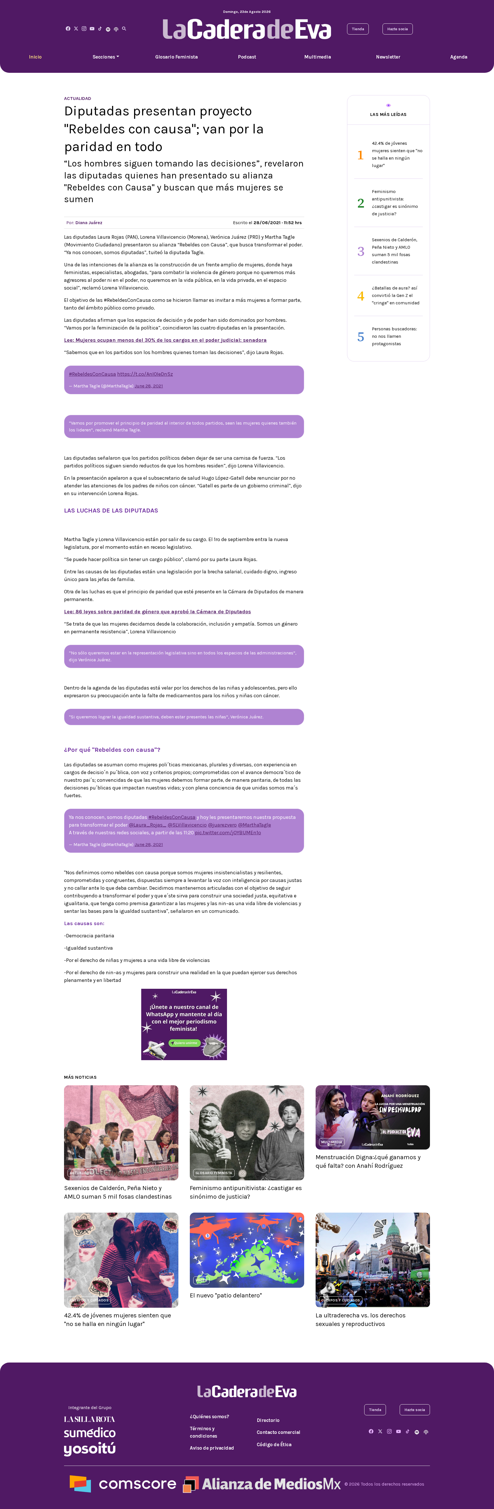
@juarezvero (222, 825)
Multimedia (317, 57)
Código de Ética (274, 1444)
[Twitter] (76, 29)
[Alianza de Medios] (260, 1483)
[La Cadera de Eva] (84, 29)
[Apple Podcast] (116, 29)
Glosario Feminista (176, 57)
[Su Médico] (89, 1431)
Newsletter (388, 57)
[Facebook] (68, 29)
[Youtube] (92, 29)
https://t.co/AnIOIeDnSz (145, 374)
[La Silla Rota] (89, 1419)
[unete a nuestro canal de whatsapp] (184, 1024)
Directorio (268, 1420)
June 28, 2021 (149, 386)
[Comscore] (123, 1483)
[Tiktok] (100, 29)
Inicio (35, 57)
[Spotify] (108, 29)
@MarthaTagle (254, 825)
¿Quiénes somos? (209, 1416)
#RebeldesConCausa (92, 374)
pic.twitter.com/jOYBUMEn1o (228, 832)
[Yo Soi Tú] (89, 1448)
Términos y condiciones (203, 1432)
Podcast (247, 57)
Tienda (358, 29)
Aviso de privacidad (212, 1448)
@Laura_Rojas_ (147, 825)
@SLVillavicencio (187, 825)
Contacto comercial (278, 1432)
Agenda (458, 57)
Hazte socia (397, 29)
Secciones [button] (104, 57)
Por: (84, 222)
